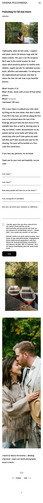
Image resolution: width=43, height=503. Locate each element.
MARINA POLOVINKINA (14, 3)
